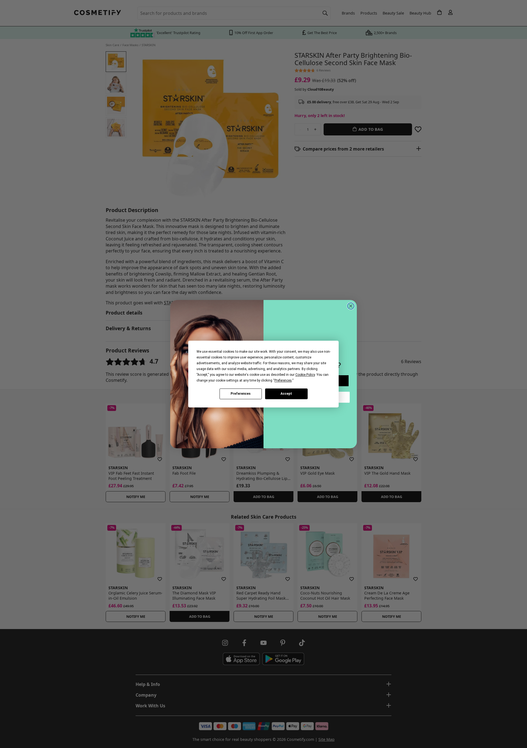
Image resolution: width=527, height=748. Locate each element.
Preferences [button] (283, 380)
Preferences (241, 394)
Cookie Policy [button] (305, 375)
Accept (286, 394)
